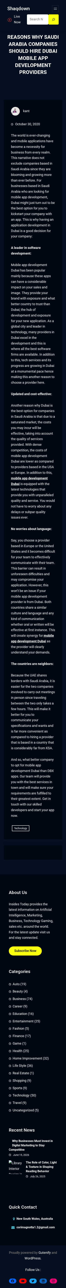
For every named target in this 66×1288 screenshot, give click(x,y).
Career (18, 1006)
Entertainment (23, 1021)
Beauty (18, 991)
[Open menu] (55, 8)
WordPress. (33, 1258)
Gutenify (45, 1252)
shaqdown (18, 8)
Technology (20, 828)
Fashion (18, 1028)
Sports (17, 1088)
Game (17, 1043)
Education (20, 1014)
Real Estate (21, 1073)
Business (19, 999)
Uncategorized (23, 1110)
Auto (16, 984)
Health (17, 1051)
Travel (17, 1103)
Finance (18, 1036)
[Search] (53, 19)
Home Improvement (27, 1058)
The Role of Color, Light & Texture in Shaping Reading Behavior (41, 1167)
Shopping (19, 1080)
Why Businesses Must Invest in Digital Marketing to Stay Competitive (31, 1145)
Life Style (19, 1066)
